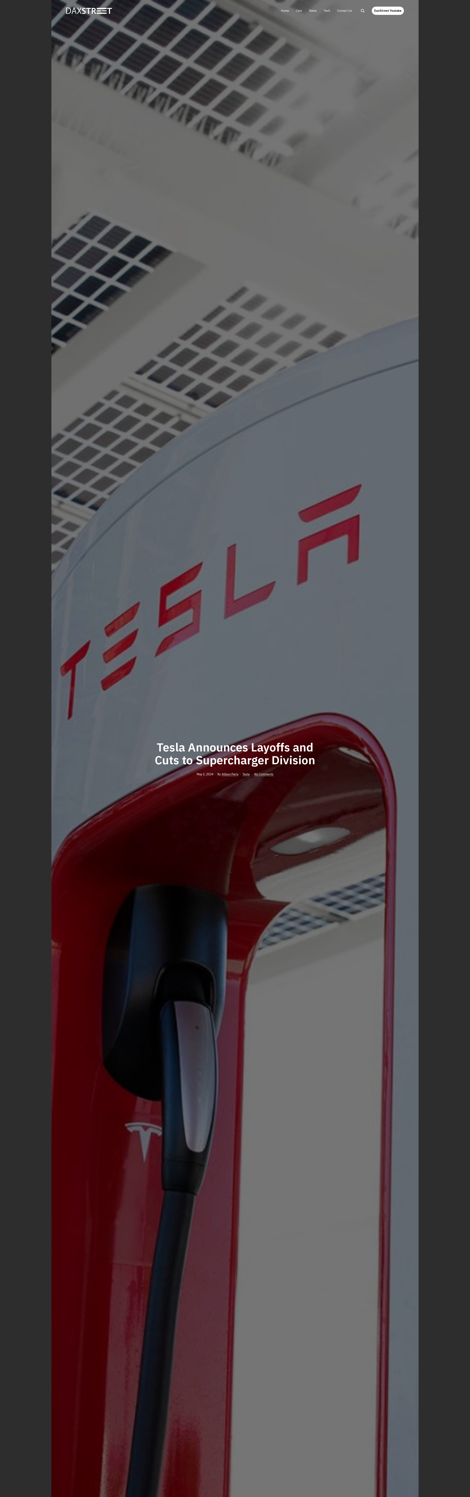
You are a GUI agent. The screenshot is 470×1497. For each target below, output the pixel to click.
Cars (299, 10)
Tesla (246, 774)
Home (285, 10)
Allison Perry (230, 774)
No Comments (263, 774)
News (313, 10)
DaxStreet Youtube (388, 10)
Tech (327, 10)
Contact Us (344, 10)
